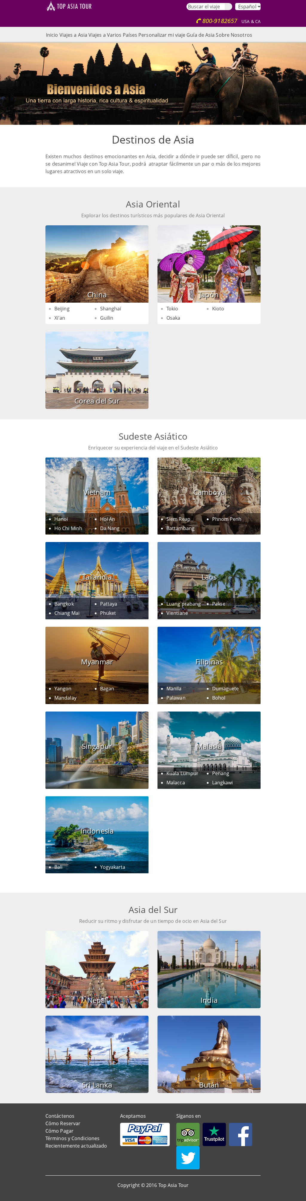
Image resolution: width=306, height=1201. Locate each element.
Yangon (63, 688)
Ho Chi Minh (68, 528)
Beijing (62, 308)
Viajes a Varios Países (112, 35)
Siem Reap (178, 519)
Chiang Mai (66, 613)
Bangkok (64, 603)
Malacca (175, 782)
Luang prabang (183, 603)
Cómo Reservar (62, 1123)
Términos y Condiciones (72, 1138)
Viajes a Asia (73, 35)
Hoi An (107, 519)
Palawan (176, 698)
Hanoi (61, 519)
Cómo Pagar (59, 1131)
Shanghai (110, 308)
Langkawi (222, 782)
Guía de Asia (200, 35)
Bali (58, 867)
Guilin (107, 318)
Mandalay (65, 698)
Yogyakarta (113, 867)
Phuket (108, 613)
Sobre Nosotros (234, 35)
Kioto (218, 308)
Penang (221, 773)
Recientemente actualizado (76, 1146)
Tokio (172, 308)
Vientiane (177, 613)
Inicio (52, 35)
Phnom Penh (227, 519)
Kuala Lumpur (182, 773)
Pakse (219, 603)
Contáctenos (59, 1116)
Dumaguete (225, 688)
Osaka (173, 318)
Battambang (180, 528)
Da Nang (110, 528)
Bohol (219, 698)
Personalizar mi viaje (161, 35)
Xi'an (59, 318)
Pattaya (108, 603)
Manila (174, 688)
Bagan (107, 688)
